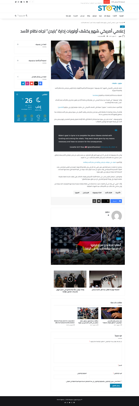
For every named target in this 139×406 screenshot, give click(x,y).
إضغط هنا (95, 95)
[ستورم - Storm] (111, 9)
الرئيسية (121, 16)
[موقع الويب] (108, 215)
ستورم (120, 36)
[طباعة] (94, 201)
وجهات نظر (107, 16)
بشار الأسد (108, 192)
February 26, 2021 (108, 147)
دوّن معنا (68, 16)
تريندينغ (95, 16)
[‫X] (36, 83)
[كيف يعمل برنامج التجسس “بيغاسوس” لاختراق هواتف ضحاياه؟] (111, 313)
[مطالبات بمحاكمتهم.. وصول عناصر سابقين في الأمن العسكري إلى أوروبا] (87, 313)
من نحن (82, 16)
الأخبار (115, 16)
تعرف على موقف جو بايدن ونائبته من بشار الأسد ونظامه (99, 162)
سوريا (76, 192)
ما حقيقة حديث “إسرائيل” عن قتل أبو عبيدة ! (91, 2)
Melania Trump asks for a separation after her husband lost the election (64, 322)
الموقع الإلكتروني (82, 373)
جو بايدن (85, 192)
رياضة (88, 16)
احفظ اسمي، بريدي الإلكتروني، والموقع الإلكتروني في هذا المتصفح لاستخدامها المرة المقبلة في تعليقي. (93, 381)
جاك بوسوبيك (96, 192)
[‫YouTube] (32, 83)
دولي (117, 22)
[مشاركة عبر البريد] (99, 201)
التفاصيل (60, 107)
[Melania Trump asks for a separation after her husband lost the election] (64, 313)
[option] (88, 246)
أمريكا (117, 192)
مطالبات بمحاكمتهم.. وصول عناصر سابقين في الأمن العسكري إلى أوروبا (88, 322)
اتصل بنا (76, 16)
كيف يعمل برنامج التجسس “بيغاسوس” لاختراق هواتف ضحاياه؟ (112, 322)
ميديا (100, 16)
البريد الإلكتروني (117, 373)
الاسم (120, 365)
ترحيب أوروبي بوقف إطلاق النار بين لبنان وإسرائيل (101, 246)
